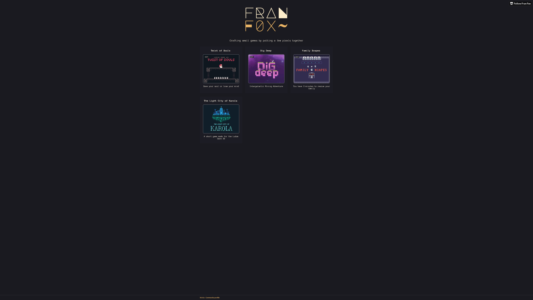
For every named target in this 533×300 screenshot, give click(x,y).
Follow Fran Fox (522, 3)
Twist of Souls (220, 50)
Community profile (212, 298)
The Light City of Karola (220, 101)
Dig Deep (265, 50)
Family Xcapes (311, 50)
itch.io (202, 298)
